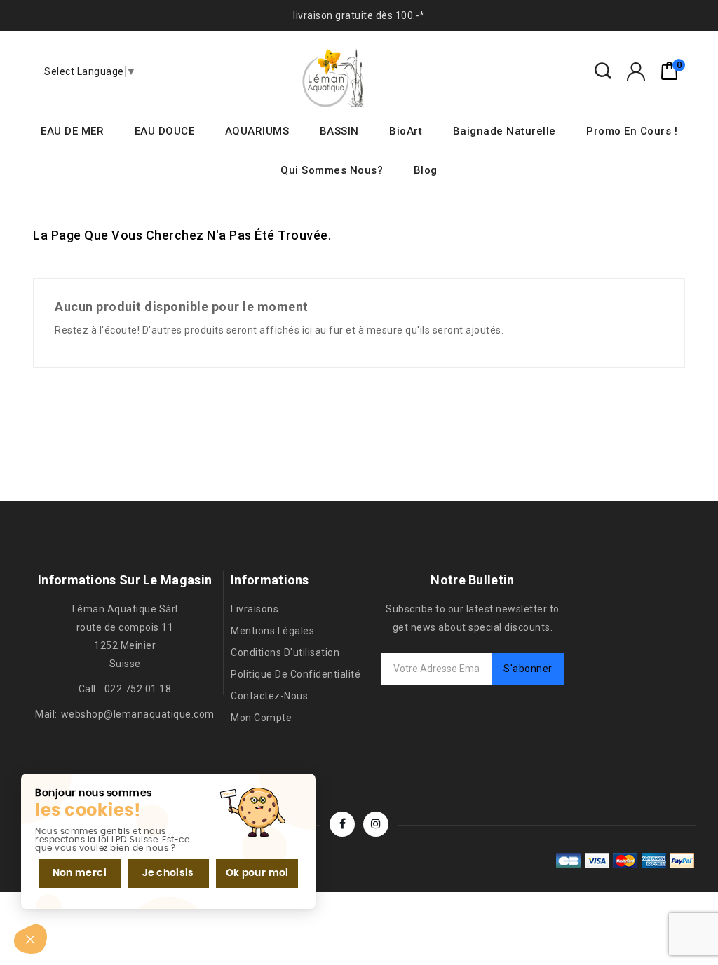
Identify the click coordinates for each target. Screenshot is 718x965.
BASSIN (339, 131)
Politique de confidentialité (295, 674)
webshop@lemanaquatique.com (138, 714)
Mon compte (261, 717)
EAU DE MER (72, 131)
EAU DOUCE (165, 131)
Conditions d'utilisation (285, 652)
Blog (426, 170)
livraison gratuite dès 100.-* (359, 15)
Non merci (80, 873)
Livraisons (254, 609)
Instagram (375, 824)
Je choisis (168, 873)
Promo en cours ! (631, 131)
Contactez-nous (269, 695)
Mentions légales (272, 630)
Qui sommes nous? (331, 170)
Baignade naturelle (504, 131)
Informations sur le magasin (125, 580)
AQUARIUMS (257, 131)
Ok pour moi (257, 873)
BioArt (405, 131)
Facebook (342, 824)
